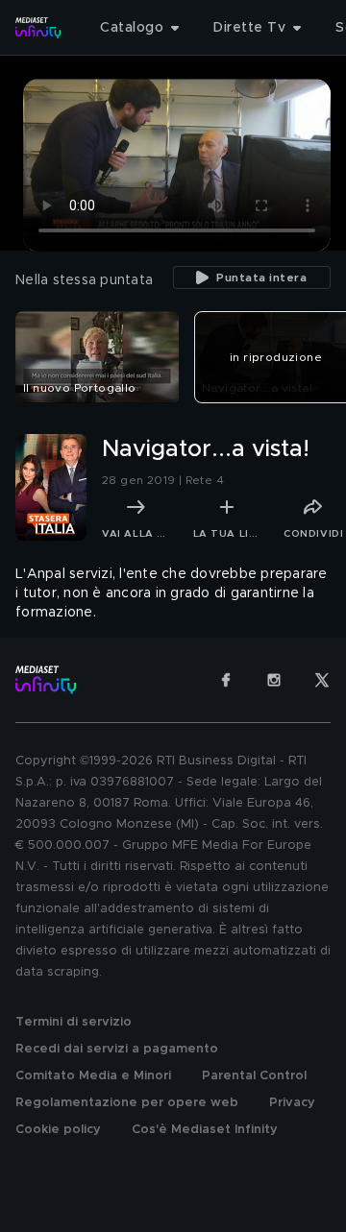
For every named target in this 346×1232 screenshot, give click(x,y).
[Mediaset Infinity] (38, 28)
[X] (322, 679)
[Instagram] (274, 679)
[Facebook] (226, 679)
